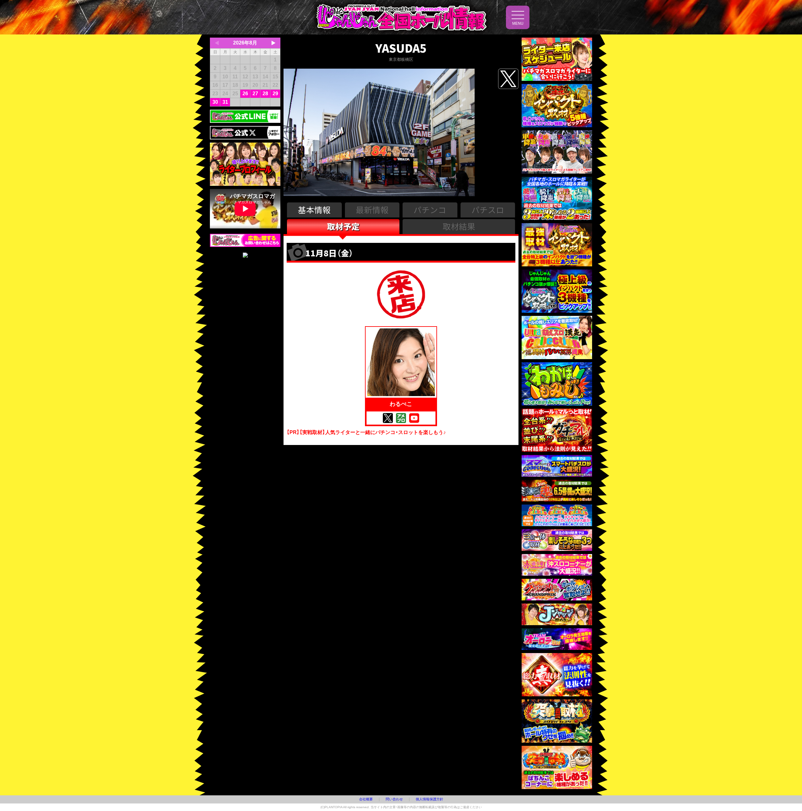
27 (255, 93)
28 (265, 93)
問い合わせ (394, 799)
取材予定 (343, 226)
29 (275, 93)
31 (225, 102)
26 (245, 93)
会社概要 (366, 799)
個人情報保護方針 (429, 799)
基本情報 (314, 209)
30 (215, 102)
